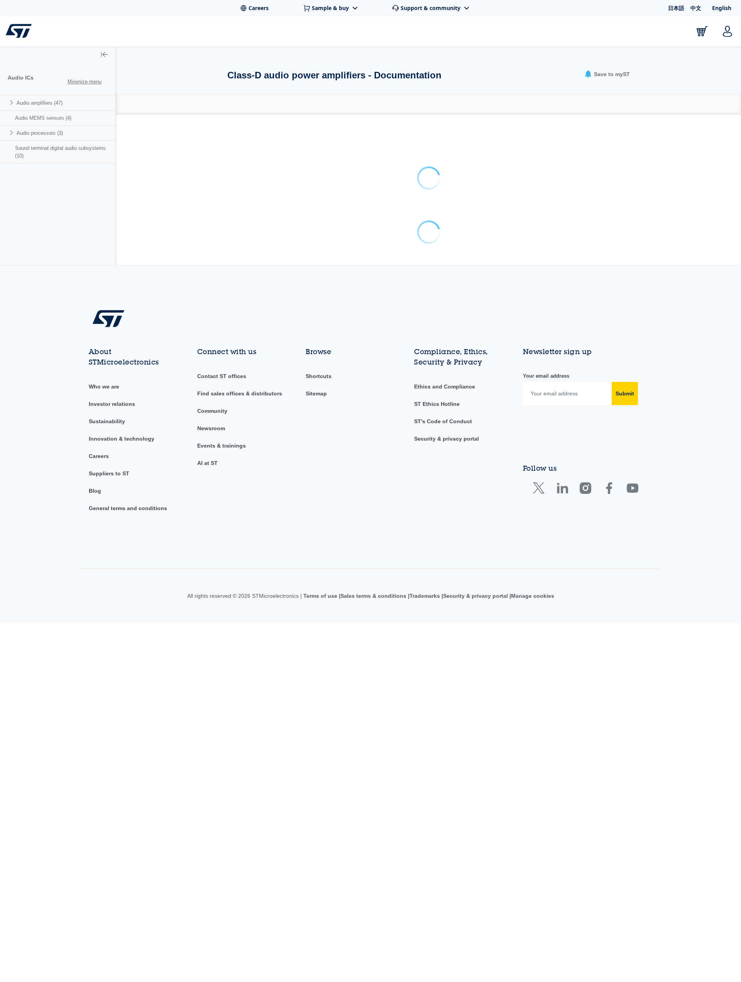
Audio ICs (21, 78)
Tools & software (175, 33)
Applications (247, 33)
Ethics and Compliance (444, 386)
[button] (104, 55)
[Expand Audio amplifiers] (12, 102)
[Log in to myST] (727, 31)
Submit (625, 393)
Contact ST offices (221, 376)
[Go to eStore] (702, 31)
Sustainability (107, 421)
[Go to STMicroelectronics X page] (540, 490)
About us (657, 33)
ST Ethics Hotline (437, 404)
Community (212, 411)
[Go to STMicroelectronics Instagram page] (585, 490)
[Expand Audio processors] (12, 132)
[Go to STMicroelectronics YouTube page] (632, 490)
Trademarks (424, 596)
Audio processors (40, 133)
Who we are (104, 386)
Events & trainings (221, 446)
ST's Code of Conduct (443, 421)
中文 (695, 8)
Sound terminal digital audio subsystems (60, 152)
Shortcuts (319, 376)
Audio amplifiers (40, 103)
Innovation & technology (121, 439)
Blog (95, 491)
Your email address (546, 376)
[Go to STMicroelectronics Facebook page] (608, 490)
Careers (99, 456)
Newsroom (211, 428)
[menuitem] (58, 102)
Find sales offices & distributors (239, 393)
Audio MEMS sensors (43, 118)
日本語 (676, 8)
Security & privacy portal (446, 439)
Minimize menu (85, 82)
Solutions (307, 33)
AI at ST (207, 463)
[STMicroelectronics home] (20, 31)
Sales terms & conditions (373, 596)
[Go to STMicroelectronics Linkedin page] (562, 490)
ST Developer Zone (376, 33)
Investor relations (112, 404)
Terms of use (321, 596)
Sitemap (316, 393)
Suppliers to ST (109, 473)
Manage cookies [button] (532, 596)
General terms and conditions (128, 508)
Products (111, 33)
